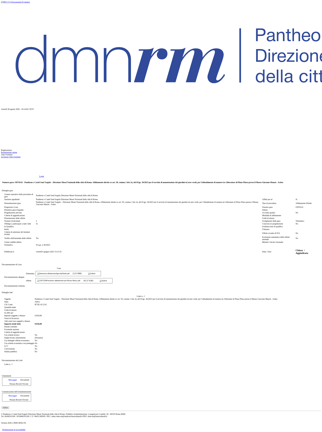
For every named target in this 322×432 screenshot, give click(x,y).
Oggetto (7, 299)
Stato (6, 302)
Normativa (8, 245)
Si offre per (8, 313)
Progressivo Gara (11, 207)
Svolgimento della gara (271, 221)
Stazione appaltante (12, 199)
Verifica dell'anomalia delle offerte (17, 238)
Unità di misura (268, 218)
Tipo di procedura (269, 203)
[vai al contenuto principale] (20, 128)
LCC (6, 346)
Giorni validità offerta (12, 242)
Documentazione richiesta (14, 286)
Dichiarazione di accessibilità (13, 430)
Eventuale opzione (11, 329)
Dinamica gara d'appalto (14, 210)
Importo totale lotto (12, 324)
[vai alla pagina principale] (20, 148)
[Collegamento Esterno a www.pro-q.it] (15, 2)
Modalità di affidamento (271, 215)
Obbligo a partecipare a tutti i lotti (17, 224)
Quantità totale (10, 307)
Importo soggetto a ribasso (14, 316)
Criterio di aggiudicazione (14, 215)
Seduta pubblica (10, 351)
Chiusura (265, 229)
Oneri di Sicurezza (11, 318)
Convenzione (9, 349)
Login (41, 176)
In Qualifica (9, 226)
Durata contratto (10, 327)
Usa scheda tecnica (11, 335)
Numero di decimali (12, 221)
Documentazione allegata (14, 277)
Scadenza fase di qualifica (272, 226)
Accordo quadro (268, 213)
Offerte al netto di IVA (271, 233)
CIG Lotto (8, 304)
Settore (265, 210)
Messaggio (12, 380)
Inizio (6, 229)
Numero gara (267, 207)
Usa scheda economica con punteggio (19, 343)
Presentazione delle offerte (14, 218)
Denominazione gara (12, 203)
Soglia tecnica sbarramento (15, 338)
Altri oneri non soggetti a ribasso (17, 321)
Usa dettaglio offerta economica (16, 340)
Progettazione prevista (13, 213)
